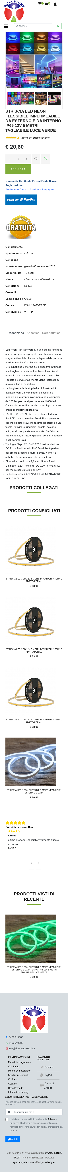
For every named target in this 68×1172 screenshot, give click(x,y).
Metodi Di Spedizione (19, 1070)
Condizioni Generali (18, 1075)
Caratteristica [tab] (51, 332)
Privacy (51, 1119)
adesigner (50, 1162)
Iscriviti (14, 1139)
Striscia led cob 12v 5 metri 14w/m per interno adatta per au (34, 580)
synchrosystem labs (23, 1162)
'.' (6, 916)
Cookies (12, 1079)
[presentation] (31, 863)
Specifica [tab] (33, 332)
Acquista (18, 169)
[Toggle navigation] (6, 26)
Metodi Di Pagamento (19, 1062)
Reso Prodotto (15, 1088)
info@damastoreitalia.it (22, 1048)
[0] (40, 3)
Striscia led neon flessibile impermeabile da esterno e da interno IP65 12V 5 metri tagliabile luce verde (34, 970)
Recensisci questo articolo (35, 137)
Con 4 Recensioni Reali (19, 827)
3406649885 (16, 1037)
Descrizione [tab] (16, 332)
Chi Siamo (13, 1066)
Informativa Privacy (18, 1092)
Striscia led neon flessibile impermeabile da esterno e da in (34, 791)
